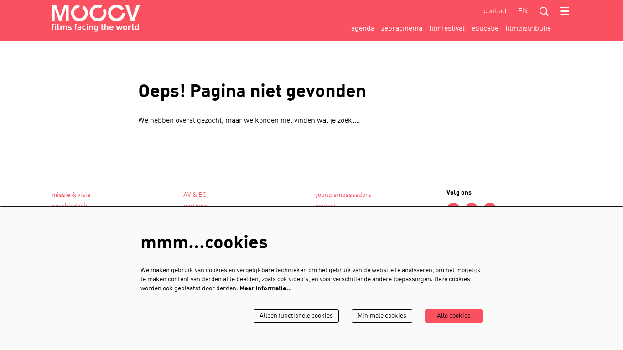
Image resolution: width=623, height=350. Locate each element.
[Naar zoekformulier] (544, 11)
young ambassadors (343, 195)
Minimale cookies (382, 316)
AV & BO (195, 195)
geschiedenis (70, 206)
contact (495, 11)
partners (195, 206)
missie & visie (71, 195)
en (523, 11)
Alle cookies (454, 316)
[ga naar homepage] (96, 18)
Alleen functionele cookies (296, 316)
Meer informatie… (265, 289)
